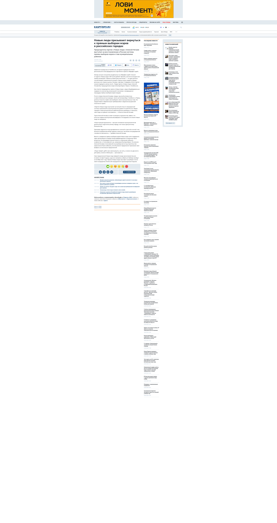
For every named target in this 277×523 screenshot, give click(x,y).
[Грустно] (122, 166)
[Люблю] (115, 166)
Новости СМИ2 (97, 206)
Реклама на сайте (155, 22)
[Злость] (126, 166)
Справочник (107, 22)
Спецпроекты (143, 22)
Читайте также (99, 177)
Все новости (169, 123)
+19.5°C (137, 27)
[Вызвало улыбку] (111, 166)
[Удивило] (119, 166)
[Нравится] (107, 166)
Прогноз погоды (131, 22)
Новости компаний (102, 32)
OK (170, 35)
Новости (97, 22)
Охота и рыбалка (119, 22)
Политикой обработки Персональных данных (129, 35)
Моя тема (175, 22)
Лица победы (166, 22)
